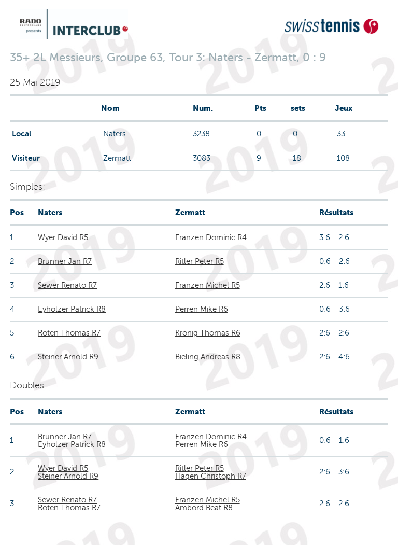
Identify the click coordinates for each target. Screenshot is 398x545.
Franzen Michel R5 (207, 285)
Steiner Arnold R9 (68, 357)
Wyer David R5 (63, 237)
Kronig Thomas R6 (207, 333)
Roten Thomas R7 (69, 333)
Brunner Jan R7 (65, 261)
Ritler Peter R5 (199, 261)
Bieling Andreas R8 (207, 357)
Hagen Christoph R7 (210, 476)
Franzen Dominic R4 (211, 237)
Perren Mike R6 (201, 309)
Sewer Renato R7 (67, 285)
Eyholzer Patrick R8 (72, 309)
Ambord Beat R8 (204, 508)
